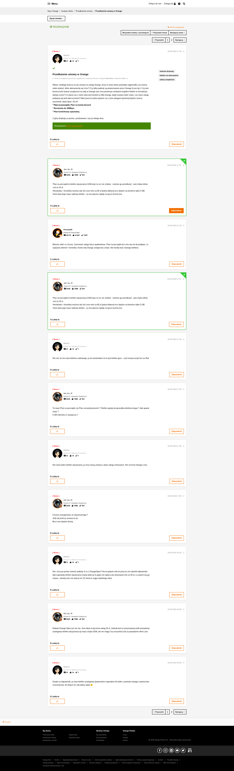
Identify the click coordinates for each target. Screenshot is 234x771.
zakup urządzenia (167, 80)
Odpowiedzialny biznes (70, 760)
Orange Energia (48, 763)
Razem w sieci (86, 760)
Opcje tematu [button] (55, 18)
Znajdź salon (73, 735)
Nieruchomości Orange (152, 763)
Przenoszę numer (48, 735)
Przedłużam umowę (49, 737)
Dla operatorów (101, 735)
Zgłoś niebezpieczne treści (124, 760)
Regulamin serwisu (79, 763)
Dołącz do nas (155, 4)
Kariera (125, 740)
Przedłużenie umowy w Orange (70, 74)
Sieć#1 (56, 760)
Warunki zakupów (95, 763)
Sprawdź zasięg (74, 737)
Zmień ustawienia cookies (103, 760)
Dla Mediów (100, 740)
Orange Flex (47, 760)
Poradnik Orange (172, 760)
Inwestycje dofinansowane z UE (53, 766)
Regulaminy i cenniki (50, 740)
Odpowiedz (176, 144)
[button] (184, 51)
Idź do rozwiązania (177, 27)
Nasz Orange (53, 11)
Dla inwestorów (101, 737)
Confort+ (161, 760)
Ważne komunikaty (63, 763)
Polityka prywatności (111, 763)
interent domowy (167, 71)
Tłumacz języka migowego (145, 760)
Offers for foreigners (169, 763)
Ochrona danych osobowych (131, 763)
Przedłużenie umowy (84, 11)
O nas (125, 735)
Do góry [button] (8, 722)
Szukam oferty (67, 11)
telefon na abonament (169, 75)
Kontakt (125, 737)
